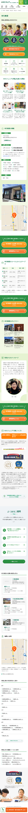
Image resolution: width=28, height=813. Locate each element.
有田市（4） (15, 690)
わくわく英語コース (17, 764)
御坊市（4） (13, 701)
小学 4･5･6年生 (18, 6)
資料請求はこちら (14, 251)
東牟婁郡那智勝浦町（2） (7, 727)
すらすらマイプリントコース (19, 760)
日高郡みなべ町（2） (16, 729)
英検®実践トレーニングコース (8, 756)
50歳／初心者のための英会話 (12, 168)
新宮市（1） (5, 707)
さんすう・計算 (8, 164)
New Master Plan (6, 762)
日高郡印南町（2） (19, 727)
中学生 (24, 6)
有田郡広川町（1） (17, 688)
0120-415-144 (6, 155)
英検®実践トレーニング (10, 609)
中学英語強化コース (17, 754)
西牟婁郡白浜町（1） (6, 719)
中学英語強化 (17, 162)
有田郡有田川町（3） (6, 688)
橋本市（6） (5, 725)
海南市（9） (16, 699)
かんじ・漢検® (8, 166)
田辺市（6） (5, 713)
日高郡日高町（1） (6, 729)
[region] (14, 7)
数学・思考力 (18, 164)
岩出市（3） (17, 692)
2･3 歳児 (2, 6)
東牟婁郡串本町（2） (14, 725)
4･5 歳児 (6, 6)
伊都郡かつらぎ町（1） (7, 692)
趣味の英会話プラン (16, 762)
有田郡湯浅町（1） (6, 690)
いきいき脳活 (8, 170)
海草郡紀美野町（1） (6, 699)
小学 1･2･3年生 (12, 6)
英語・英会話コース (6, 754)
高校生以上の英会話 (19, 166)
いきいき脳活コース (6, 764)
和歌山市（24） (5, 735)
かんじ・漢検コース (6, 760)
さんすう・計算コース (7, 758)
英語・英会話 (8, 162)
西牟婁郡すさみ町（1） (18, 719)
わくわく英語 (17, 170)
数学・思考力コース (18, 758)
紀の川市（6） (5, 701)
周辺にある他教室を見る (8, 674)
